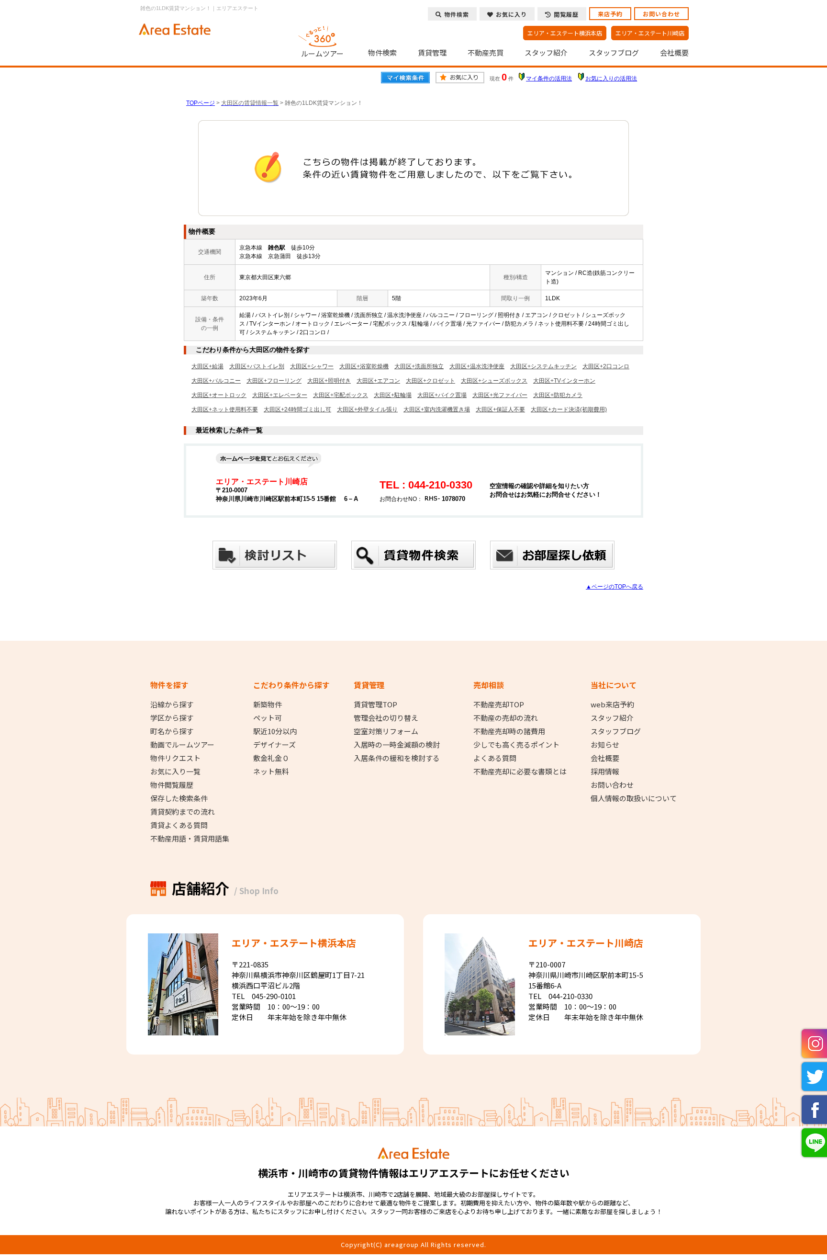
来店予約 (610, 14)
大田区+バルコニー (216, 380)
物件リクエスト (175, 758)
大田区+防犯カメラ (557, 395)
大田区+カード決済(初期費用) (569, 409)
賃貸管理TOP (375, 704)
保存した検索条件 (179, 798)
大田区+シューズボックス (494, 380)
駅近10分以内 (275, 731)
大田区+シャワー (312, 366)
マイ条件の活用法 (549, 78)
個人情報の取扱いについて (634, 798)
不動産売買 (485, 52)
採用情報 (605, 771)
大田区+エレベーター (279, 395)
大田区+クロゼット (430, 380)
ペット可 (267, 718)
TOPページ (200, 103)
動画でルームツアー (182, 744)
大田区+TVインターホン (564, 380)
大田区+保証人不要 (500, 409)
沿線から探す (171, 704)
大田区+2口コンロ (605, 366)
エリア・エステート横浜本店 (564, 33)
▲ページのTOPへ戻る (614, 586)
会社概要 (674, 52)
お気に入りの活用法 (611, 78)
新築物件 (267, 704)
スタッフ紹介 (546, 52)
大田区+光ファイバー (499, 395)
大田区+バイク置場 (442, 395)
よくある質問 (494, 758)
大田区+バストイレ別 (256, 366)
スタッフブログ (614, 52)
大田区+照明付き (329, 380)
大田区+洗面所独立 (419, 366)
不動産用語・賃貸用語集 (189, 838)
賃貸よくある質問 (179, 825)
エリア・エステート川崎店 (649, 33)
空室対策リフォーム (386, 731)
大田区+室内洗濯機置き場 (436, 409)
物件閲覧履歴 (171, 785)
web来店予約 (612, 704)
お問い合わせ (661, 14)
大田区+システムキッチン (543, 366)
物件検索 (382, 52)
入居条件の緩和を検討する (397, 758)
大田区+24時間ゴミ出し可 (297, 409)
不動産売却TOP (498, 704)
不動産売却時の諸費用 (509, 731)
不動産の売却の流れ (505, 718)
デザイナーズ (274, 744)
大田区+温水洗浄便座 (476, 366)
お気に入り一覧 (175, 771)
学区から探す (171, 718)
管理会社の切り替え (386, 718)
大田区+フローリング (274, 380)
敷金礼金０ (271, 758)
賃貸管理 (432, 52)
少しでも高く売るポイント (516, 744)
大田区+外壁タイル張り (367, 409)
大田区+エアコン (378, 380)
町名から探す (171, 731)
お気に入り (511, 14)
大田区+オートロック (218, 395)
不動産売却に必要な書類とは (520, 771)
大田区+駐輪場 (393, 395)
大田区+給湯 (207, 366)
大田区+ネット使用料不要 (224, 409)
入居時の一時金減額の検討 (397, 744)
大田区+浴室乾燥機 (364, 366)
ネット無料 (271, 771)
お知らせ (605, 744)
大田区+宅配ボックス (340, 395)
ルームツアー (322, 53)
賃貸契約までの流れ (182, 811)
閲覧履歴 (566, 14)
